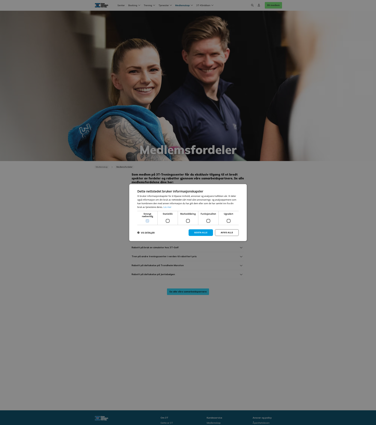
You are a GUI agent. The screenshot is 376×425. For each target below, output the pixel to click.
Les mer (167, 206)
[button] (146, 232)
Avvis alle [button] (227, 232)
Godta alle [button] (200, 232)
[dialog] (188, 212)
